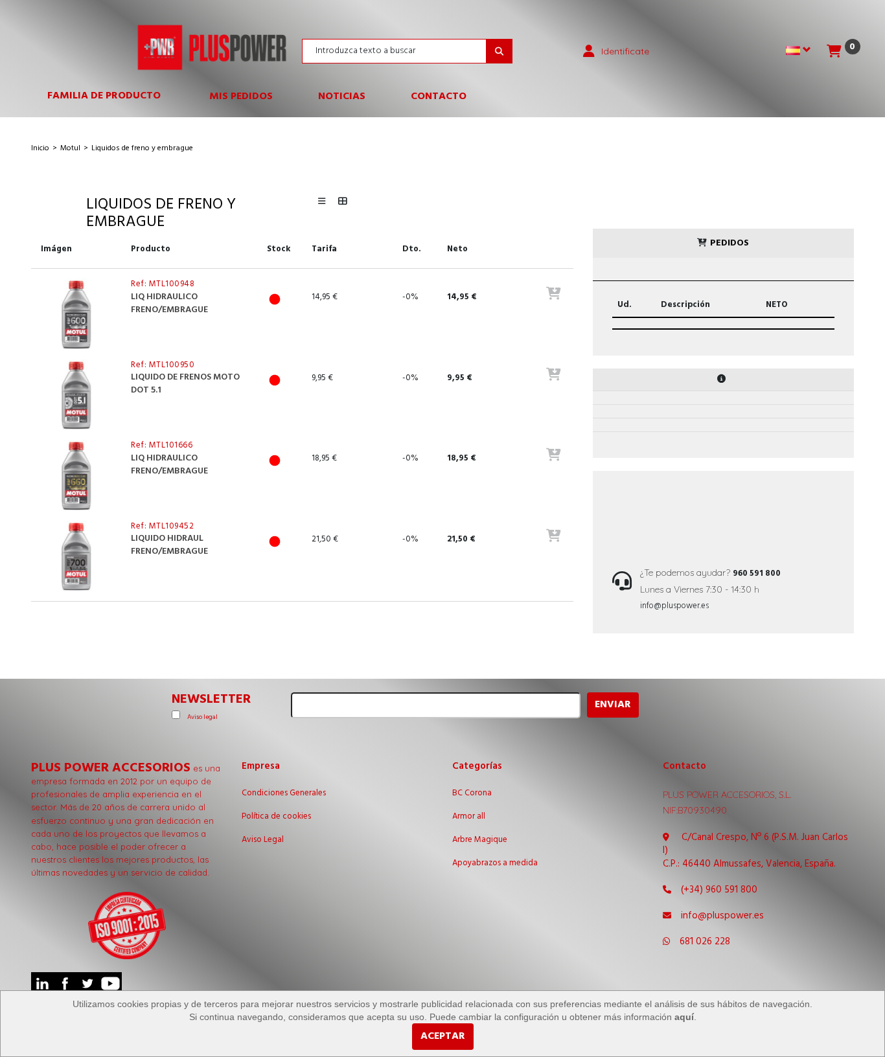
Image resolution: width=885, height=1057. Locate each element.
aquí (684, 1017)
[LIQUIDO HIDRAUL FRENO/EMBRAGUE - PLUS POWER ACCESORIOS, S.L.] (76, 556)
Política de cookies (276, 816)
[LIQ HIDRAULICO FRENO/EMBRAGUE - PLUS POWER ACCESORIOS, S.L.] (76, 313)
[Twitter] (87, 983)
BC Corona (472, 793)
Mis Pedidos (241, 96)
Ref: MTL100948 (162, 284)
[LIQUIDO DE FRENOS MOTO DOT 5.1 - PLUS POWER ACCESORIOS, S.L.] (76, 394)
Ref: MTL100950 (162, 365)
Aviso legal (202, 717)
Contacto (438, 96)
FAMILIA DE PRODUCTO (110, 98)
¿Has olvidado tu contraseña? (626, 214)
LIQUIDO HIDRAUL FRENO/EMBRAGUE (169, 545)
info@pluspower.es (674, 606)
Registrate (662, 181)
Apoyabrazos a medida (495, 863)
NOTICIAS (341, 96)
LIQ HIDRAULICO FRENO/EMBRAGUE (169, 303)
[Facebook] (65, 983)
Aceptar (442, 1036)
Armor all (468, 816)
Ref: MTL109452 (162, 526)
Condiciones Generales (284, 793)
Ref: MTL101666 (161, 445)
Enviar (613, 704)
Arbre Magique (479, 840)
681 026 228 (705, 941)
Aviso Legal (263, 840)
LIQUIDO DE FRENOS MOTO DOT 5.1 (185, 384)
